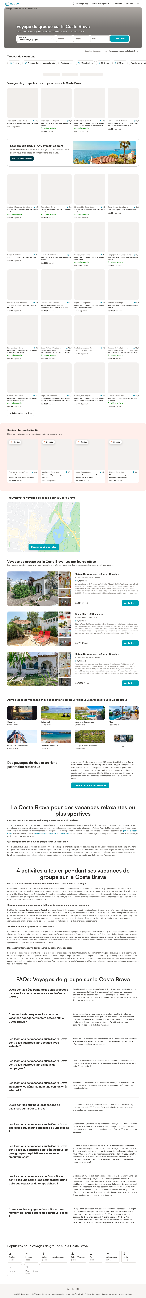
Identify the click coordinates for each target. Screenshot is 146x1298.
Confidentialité (77, 1294)
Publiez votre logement (100, 4)
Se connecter (117, 4)
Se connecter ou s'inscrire (22, 158)
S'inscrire (129, 4)
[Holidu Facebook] (78, 1289)
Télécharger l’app (82, 4)
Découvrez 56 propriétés (43, 547)
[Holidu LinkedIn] (73, 1289)
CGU (68, 1294)
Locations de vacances (93, 51)
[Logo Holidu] (16, 4)
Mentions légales (58, 1294)
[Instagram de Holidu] (68, 1289)
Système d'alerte (125, 1294)
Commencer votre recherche (88, 785)
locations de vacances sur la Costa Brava (51, 833)
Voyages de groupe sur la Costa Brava (123, 51)
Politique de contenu (92, 1294)
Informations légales (109, 1294)
